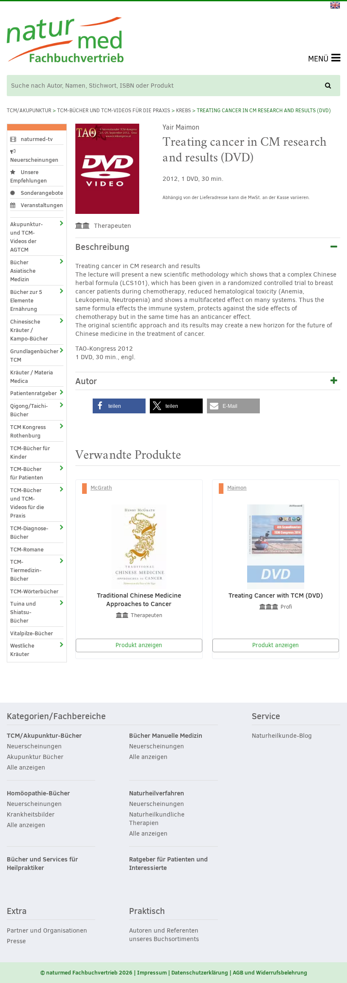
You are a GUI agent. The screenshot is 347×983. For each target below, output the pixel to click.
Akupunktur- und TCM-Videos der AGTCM (26, 236)
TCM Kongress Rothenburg (28, 431)
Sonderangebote (41, 193)
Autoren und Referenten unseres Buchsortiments (164, 934)
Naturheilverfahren (156, 793)
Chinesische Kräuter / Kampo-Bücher (29, 330)
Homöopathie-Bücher (38, 793)
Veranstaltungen (41, 205)
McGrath (101, 487)
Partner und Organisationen (47, 930)
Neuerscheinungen (34, 159)
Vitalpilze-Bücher (31, 633)
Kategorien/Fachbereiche (56, 716)
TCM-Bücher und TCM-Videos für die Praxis (113, 110)
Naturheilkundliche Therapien (157, 818)
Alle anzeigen (26, 767)
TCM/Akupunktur (29, 110)
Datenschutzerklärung (199, 972)
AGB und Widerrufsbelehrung (270, 972)
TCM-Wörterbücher (34, 591)
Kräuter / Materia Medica (31, 376)
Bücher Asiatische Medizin (23, 270)
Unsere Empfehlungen (28, 176)
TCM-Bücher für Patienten (26, 473)
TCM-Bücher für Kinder (30, 452)
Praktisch (147, 911)
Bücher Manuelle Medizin (165, 735)
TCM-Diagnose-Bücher (29, 532)
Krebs (183, 110)
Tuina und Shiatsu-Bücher (23, 612)
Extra (17, 911)
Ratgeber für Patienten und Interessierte (168, 863)
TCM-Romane (27, 549)
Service (266, 716)
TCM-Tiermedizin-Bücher (25, 570)
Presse (16, 941)
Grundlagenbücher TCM (29, 355)
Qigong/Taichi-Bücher (29, 410)
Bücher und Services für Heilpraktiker (42, 863)
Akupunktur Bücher (35, 757)
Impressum (152, 972)
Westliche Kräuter (22, 650)
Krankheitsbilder (31, 814)
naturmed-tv (36, 139)
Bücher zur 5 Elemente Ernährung (26, 300)
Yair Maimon (180, 127)
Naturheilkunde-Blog (282, 735)
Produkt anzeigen (139, 645)
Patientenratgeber (29, 393)
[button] (119, 406)
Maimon (237, 487)
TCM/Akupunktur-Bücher (44, 735)
